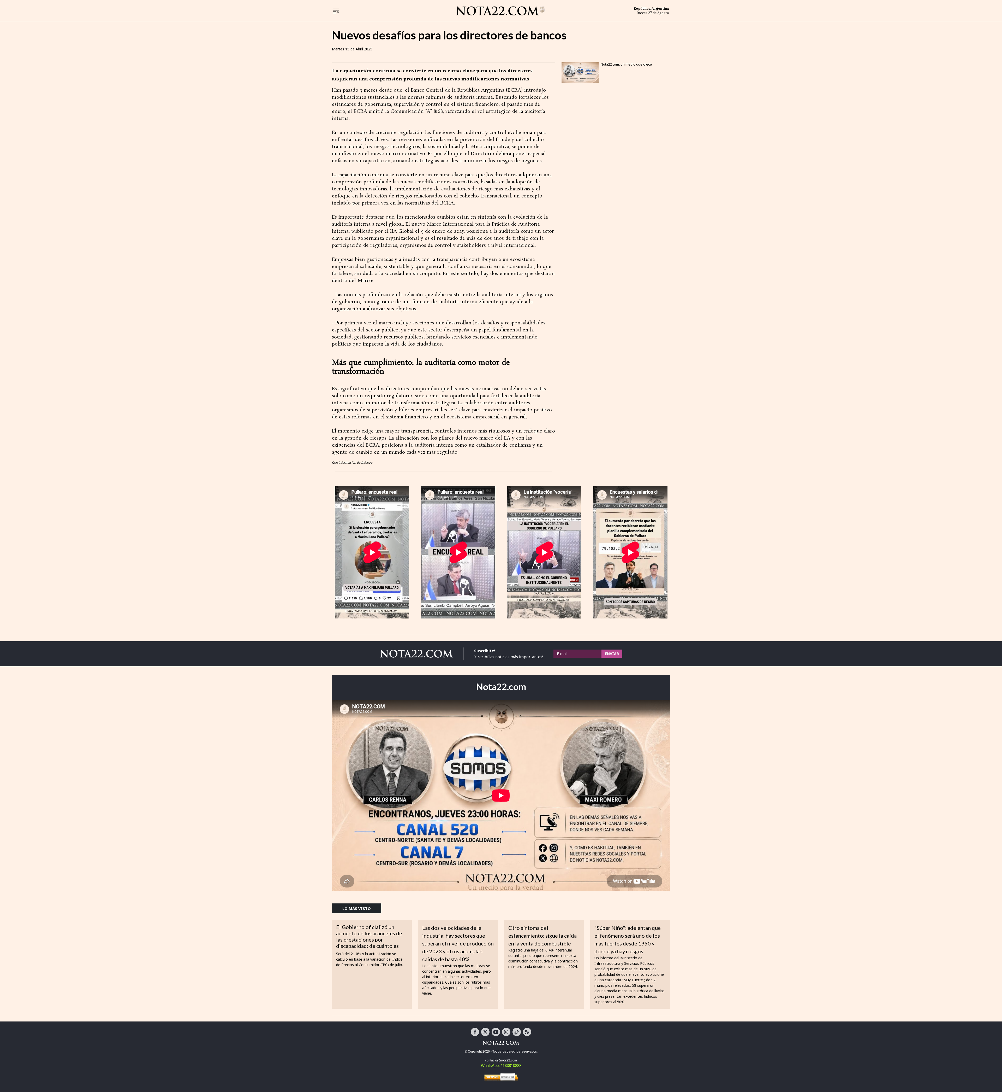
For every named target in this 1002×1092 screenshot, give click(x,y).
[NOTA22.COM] (501, 1042)
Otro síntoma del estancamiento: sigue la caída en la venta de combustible (542, 936)
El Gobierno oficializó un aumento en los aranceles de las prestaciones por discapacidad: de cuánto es (369, 936)
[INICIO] (500, 10)
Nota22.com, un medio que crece (626, 64)
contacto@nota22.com (501, 1060)
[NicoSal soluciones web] (501, 1077)
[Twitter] (485, 1032)
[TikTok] (516, 1032)
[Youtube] (496, 1032)
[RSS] (527, 1032)
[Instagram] (506, 1032)
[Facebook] (475, 1032)
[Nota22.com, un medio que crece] (580, 72)
